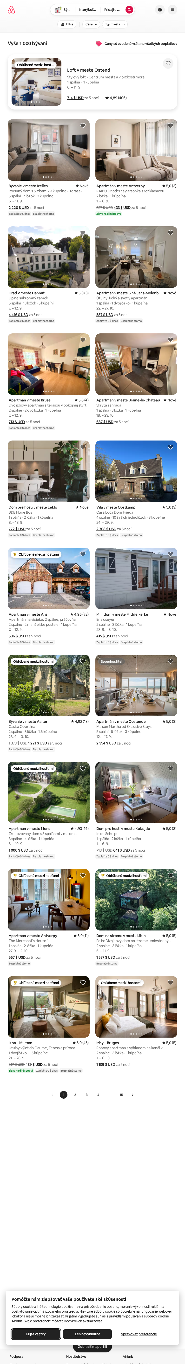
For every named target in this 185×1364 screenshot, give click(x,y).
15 (121, 1095)
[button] (75, 98)
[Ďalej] (132, 1095)
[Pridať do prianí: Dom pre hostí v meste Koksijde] (170, 768)
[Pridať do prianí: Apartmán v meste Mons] (83, 768)
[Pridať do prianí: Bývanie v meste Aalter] (83, 661)
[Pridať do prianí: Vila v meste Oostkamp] (170, 447)
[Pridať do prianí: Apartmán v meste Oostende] (170, 661)
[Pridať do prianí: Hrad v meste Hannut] (83, 232)
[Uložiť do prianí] (168, 63)
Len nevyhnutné (87, 1334)
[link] (52, 1095)
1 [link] (63, 1095)
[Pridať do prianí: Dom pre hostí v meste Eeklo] (83, 447)
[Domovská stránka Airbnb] (11, 9)
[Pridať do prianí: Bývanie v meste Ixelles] (83, 125)
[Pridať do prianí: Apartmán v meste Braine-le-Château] (170, 340)
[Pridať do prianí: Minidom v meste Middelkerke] (170, 554)
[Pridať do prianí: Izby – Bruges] (170, 982)
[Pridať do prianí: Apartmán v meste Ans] (83, 554)
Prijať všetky (36, 1334)
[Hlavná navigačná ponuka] (172, 9)
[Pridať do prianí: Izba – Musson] (83, 982)
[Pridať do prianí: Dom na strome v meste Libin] (170, 875)
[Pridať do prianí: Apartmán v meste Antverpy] (170, 125)
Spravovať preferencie (139, 1334)
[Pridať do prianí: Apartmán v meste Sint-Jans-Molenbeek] (170, 232)
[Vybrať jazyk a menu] (160, 9)
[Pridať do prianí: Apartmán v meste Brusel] (83, 340)
